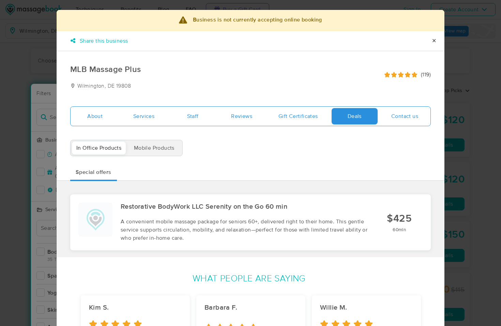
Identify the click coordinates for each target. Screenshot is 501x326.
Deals (355, 116)
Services (143, 116)
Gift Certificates (298, 116)
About (95, 116)
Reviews (241, 116)
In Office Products (98, 148)
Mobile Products (154, 148)
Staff (193, 116)
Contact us (404, 116)
